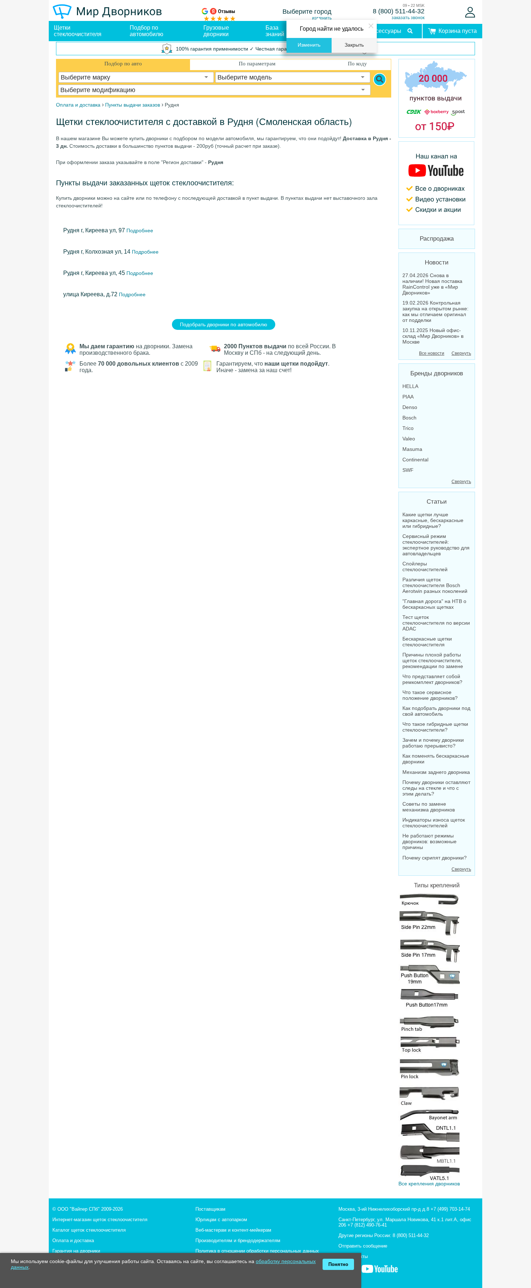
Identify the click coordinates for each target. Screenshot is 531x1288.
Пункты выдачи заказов (132, 105)
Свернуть (461, 353)
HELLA (410, 386)
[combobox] (136, 77)
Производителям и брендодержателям (237, 1240)
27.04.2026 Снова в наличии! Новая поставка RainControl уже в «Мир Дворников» (432, 284)
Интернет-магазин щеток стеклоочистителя (99, 1219)
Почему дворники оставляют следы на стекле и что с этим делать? (436, 788)
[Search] (379, 79)
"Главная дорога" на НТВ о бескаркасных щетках (434, 604)
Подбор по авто (123, 63)
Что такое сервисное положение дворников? (430, 695)
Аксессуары (385, 31)
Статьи (437, 501)
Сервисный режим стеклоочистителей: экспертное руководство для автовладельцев (436, 544)
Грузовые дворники (216, 31)
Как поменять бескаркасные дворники (435, 758)
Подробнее (139, 230)
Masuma (412, 449)
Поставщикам (210, 1209)
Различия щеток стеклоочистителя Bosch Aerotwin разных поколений (434, 585)
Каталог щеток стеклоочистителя (89, 1230)
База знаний (275, 31)
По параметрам (257, 63)
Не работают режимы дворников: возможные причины (429, 841)
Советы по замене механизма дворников (428, 807)
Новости (437, 262)
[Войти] (470, 12)
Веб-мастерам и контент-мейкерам (233, 1230)
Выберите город (307, 11)
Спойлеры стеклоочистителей (425, 566)
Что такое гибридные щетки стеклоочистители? (435, 727)
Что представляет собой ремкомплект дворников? (432, 679)
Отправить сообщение (362, 1246)
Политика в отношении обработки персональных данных (257, 1251)
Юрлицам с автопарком (221, 1219)
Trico (408, 428)
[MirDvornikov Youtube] (436, 183)
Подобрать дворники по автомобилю (223, 324)
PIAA (408, 397)
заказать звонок (408, 17)
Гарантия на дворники (76, 1251)
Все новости (431, 353)
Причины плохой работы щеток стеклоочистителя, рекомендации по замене (432, 660)
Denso (409, 407)
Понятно (338, 1264)
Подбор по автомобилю (146, 31)
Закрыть (354, 45)
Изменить (309, 45)
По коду (357, 63)
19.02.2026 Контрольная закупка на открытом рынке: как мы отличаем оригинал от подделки (435, 311)
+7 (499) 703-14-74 (450, 1209)
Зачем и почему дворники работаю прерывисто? (433, 743)
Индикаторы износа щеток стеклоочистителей (433, 822)
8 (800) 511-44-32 (398, 11)
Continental (415, 459)
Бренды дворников (436, 373)
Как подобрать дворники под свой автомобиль (436, 711)
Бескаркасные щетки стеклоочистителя (427, 641)
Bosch (409, 418)
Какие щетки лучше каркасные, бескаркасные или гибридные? (432, 520)
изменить (322, 18)
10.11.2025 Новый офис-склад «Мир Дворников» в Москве (432, 336)
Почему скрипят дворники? (434, 858)
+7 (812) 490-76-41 (367, 1225)
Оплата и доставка (73, 1240)
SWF (408, 470)
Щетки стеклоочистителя (78, 31)
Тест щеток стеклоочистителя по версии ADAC (436, 623)
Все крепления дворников (429, 1183)
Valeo (408, 438)
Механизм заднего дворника (436, 772)
